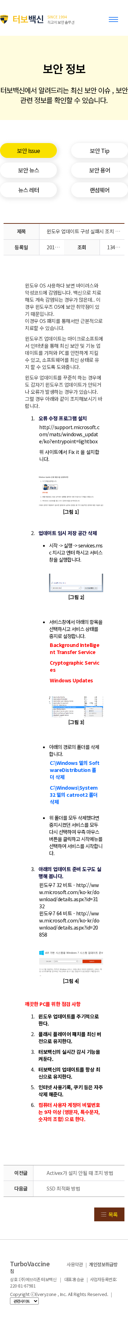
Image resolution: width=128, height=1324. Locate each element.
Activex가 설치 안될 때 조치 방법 (80, 1172)
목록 (113, 1214)
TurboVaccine (29, 1263)
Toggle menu (115, 22)
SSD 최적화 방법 (63, 1188)
